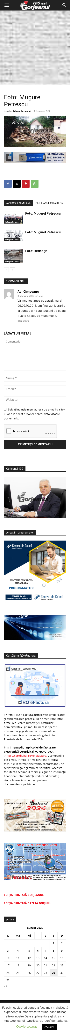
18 (17, 965)
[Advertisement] (35, 47)
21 (45, 965)
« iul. (7, 986)
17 (8, 965)
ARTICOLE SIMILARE (18, 203)
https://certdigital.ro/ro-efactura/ (26, 755)
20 (37, 965)
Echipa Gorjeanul (22, 110)
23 (61, 965)
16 (61, 958)
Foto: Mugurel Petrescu (43, 213)
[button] (6, 5)
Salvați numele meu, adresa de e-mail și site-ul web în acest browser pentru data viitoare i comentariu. (34, 414)
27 (37, 973)
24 (8, 973)
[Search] (64, 5)
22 (53, 965)
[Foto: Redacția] (13, 256)
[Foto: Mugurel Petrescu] (13, 217)
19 (29, 965)
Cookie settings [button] (26, 1026)
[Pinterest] (26, 184)
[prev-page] (6, 269)
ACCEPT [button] (49, 1026)
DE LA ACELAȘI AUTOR (49, 203)
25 (17, 973)
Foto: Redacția (36, 251)
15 (53, 958)
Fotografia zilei (12, 221)
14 (45, 958)
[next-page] (12, 269)
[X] (17, 184)
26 (29, 973)
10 (8, 958)
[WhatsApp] (34, 184)
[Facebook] (8, 184)
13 (37, 958)
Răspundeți (23, 321)
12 (29, 958)
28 (45, 973)
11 (17, 958)
